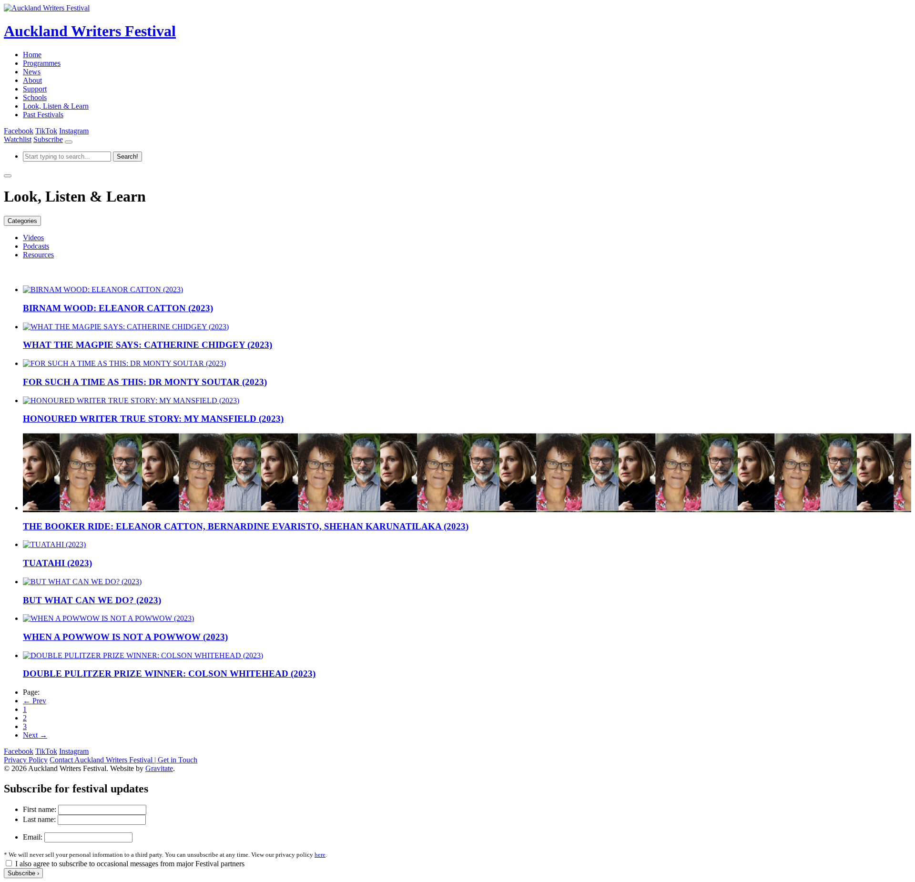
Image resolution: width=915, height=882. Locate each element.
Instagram (74, 131)
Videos (33, 237)
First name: (39, 809)
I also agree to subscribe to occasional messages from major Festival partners (129, 864)
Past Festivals (43, 115)
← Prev (34, 701)
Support (35, 89)
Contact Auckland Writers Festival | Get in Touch (123, 760)
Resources (38, 255)
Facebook (18, 131)
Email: (32, 837)
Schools (35, 97)
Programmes (42, 63)
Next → (35, 735)
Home (32, 55)
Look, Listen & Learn (56, 106)
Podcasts (36, 246)
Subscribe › (23, 873)
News (32, 72)
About (32, 80)
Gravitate (159, 768)
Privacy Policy (26, 760)
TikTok (46, 131)
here (320, 854)
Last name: (39, 819)
